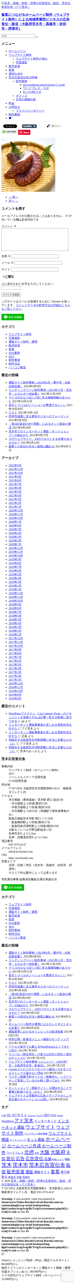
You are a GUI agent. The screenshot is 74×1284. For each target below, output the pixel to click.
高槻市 (26, 1177)
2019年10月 (16, 555)
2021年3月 (15, 499)
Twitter (60, 1115)
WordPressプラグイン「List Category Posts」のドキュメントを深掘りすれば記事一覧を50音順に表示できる (40, 717)
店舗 (47, 1159)
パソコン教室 (17, 367)
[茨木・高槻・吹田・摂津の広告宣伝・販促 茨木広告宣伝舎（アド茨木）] (37, 6)
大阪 (45, 1152)
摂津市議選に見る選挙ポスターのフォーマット (39, 416)
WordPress (7, 1121)
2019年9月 (15, 559)
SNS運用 (14, 352)
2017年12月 (16, 638)
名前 (6, 256)
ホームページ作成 (24, 1145)
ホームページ (17, 51)
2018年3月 (15, 627)
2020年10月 (16, 518)
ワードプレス (15, 1152)
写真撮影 (21, 62)
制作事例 (14, 114)
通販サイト (42, 1172)
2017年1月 (15, 679)
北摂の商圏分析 (26, 99)
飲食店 (12, 1177)
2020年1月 (15, 544)
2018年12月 (16, 593)
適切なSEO (16, 73)
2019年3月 (15, 581)
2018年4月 (15, 623)
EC (9, 1115)
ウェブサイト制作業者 (36, 1133)
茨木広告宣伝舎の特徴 (23, 77)
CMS (3, 1115)
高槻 (19, 1177)
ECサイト (19, 1115)
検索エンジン (58, 1159)
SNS (53, 1115)
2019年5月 (15, 574)
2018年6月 (15, 615)
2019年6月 (15, 570)
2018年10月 (16, 600)
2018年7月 (15, 612)
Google (40, 1116)
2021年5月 (15, 491)
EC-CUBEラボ (32, 91)
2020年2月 (15, 540)
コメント (9, 226)
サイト (5, 269)
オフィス (21, 95)
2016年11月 (16, 687)
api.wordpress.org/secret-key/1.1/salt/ (44, 84)
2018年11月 (16, 596)
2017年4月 (15, 668)
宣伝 (10, 1158)
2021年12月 (16, 469)
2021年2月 (15, 503)
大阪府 (58, 1152)
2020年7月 (15, 521)
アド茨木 (23, 1120)
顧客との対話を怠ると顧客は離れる (32, 446)
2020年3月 (15, 536)
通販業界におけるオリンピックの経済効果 (36, 1031)
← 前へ (13, 197)
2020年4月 (15, 533)
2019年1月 (15, 589)
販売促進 (14, 66)
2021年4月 (15, 495)
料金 (11, 103)
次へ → (13, 200)
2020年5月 (15, 529)
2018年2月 (15, 630)
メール (7, 262)
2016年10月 (16, 690)
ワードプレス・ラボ (36, 88)
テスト (13, 412)
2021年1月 (15, 506)
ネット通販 (36, 1139)
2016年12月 (16, 683)
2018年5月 (15, 619)
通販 (29, 1172)
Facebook (32, 1115)
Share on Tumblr (29, 126)
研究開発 (21, 81)
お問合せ (14, 106)
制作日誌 (14, 363)
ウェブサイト (40, 1127)
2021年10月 (16, 472)
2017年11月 (16, 642)
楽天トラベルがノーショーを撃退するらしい (37, 405)
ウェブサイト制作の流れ (31, 58)
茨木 (6, 1165)
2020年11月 (16, 514)
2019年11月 (16, 551)
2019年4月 (15, 578)
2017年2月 (15, 675)
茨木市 (20, 1165)
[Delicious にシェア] (48, 125)
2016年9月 (15, 694)
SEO (11, 356)
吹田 (37, 1153)
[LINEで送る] (9, 131)
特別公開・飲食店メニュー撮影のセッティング (39, 1039)
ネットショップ (18, 1140)
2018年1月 (15, 634)
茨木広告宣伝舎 (47, 1165)
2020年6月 (15, 525)
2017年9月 (15, 649)
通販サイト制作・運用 (23, 341)
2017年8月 (15, 653)
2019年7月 (15, 566)
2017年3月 (15, 672)
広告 (20, 1158)
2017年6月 (15, 660)
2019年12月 (16, 548)
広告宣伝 (34, 1158)
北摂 (29, 1152)
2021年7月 (15, 484)
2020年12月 (16, 510)
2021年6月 (15, 487)
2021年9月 (15, 476)
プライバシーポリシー (30, 110)
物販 (67, 1159)
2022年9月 (15, 465)
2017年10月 (16, 645)
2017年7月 (15, 657)
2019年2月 (15, 585)
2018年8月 (15, 608)
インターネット (45, 1121)
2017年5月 (15, 664)
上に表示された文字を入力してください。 (28, 283)
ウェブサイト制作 (20, 54)
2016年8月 (15, 698)
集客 (11, 69)
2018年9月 (15, 604)
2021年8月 (15, 480)
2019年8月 (15, 563)
